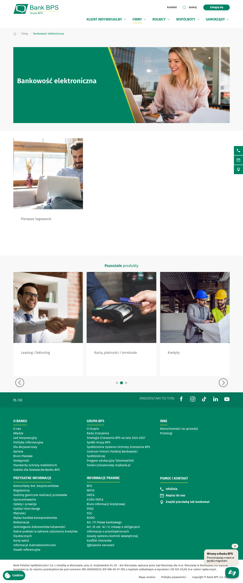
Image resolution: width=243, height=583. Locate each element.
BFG (89, 486)
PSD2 (90, 508)
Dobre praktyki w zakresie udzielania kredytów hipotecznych (45, 534)
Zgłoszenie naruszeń (100, 545)
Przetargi (166, 433)
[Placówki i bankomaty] (238, 169)
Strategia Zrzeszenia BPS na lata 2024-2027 (116, 438)
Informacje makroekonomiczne (34, 545)
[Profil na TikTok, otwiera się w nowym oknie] (204, 399)
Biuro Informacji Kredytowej (106, 504)
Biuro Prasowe (23, 456)
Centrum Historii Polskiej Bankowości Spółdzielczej (112, 454)
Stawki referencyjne (26, 549)
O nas (17, 429)
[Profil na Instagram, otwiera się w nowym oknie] (193, 399)
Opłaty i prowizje (25, 504)
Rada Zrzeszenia (98, 433)
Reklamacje (21, 522)
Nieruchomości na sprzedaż (179, 429)
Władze (18, 433)
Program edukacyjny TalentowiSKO (110, 460)
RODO (91, 518)
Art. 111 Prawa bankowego (104, 522)
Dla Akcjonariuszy (25, 447)
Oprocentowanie (24, 499)
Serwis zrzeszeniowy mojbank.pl (109, 465)
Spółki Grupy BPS (98, 442)
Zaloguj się (220, 7)
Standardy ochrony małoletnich (35, 465)
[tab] (117, 383)
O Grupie (93, 429)
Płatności (19, 513)
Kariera (18, 451)
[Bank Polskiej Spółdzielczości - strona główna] (38, 9)
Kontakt (172, 7)
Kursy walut (21, 540)
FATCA (90, 495)
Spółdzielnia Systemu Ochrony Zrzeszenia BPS (118, 447)
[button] (125, 19)
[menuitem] (107, 19)
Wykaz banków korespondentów (35, 518)
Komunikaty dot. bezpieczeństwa (36, 486)
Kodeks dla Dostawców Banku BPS (36, 470)
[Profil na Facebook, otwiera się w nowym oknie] (181, 399)
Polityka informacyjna (28, 442)
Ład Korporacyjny (25, 438)
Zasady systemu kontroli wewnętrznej (112, 536)
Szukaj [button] (193, 7)
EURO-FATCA (95, 499)
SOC (89, 513)
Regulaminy (21, 490)
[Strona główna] (14, 33)
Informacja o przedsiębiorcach (108, 531)
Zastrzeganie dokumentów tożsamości (39, 527)
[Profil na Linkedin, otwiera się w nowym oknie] (215, 399)
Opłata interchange (26, 508)
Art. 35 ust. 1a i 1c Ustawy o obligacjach (113, 527)
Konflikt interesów (99, 540)
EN (20, 400)
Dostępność (21, 460)
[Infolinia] (238, 150)
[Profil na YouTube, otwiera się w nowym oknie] (227, 399)
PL (15, 400)
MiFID (90, 490)
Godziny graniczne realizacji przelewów (40, 495)
